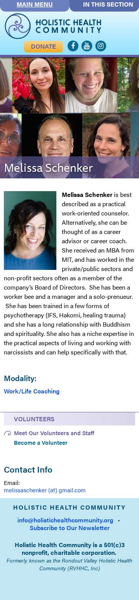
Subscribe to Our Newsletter (70, 527)
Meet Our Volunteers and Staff (54, 432)
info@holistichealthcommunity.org (65, 519)
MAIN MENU (35, 4)
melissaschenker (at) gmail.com (45, 490)
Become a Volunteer (41, 442)
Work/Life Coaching (31, 390)
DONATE (43, 46)
